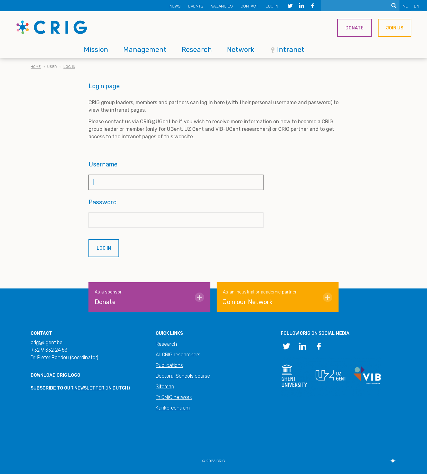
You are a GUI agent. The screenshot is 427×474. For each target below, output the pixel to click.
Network (240, 49)
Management (145, 49)
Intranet (290, 49)
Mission (96, 49)
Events (195, 6)
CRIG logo (68, 375)
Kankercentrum (173, 408)
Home (36, 66)
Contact (249, 6)
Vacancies (222, 6)
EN (416, 6)
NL (405, 6)
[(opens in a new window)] (290, 5)
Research (197, 49)
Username (103, 164)
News (175, 6)
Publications (169, 365)
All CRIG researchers (178, 355)
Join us (394, 28)
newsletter (89, 388)
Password (102, 202)
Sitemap (165, 387)
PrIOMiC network (174, 397)
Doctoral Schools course (183, 376)
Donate (354, 28)
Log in (272, 6)
